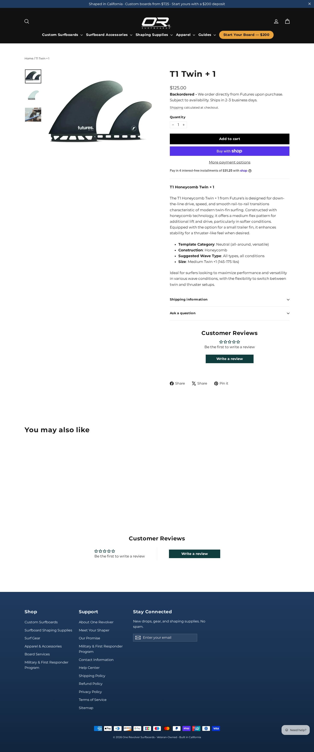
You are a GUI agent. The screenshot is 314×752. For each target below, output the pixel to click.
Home (29, 58)
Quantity (177, 117)
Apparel (184, 35)
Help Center (89, 668)
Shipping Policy (92, 676)
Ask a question (182, 313)
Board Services (37, 654)
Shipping (176, 107)
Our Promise (89, 638)
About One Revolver (96, 622)
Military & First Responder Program (46, 665)
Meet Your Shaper (94, 630)
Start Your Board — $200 (246, 35)
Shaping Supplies (152, 35)
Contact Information (96, 660)
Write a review (229, 359)
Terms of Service (93, 700)
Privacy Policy (90, 692)
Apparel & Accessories (43, 646)
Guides (205, 35)
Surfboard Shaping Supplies (48, 630)
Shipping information (188, 299)
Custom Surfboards (60, 35)
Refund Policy (91, 684)
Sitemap (86, 708)
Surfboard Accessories (107, 35)
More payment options (229, 162)
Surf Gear (32, 638)
